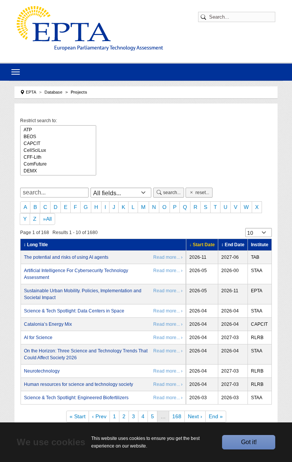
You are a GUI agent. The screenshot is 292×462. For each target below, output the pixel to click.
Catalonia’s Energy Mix (48, 324)
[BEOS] (58, 136)
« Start (78, 416)
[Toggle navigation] (15, 71)
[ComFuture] (58, 164)
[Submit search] (204, 17)
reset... (202, 192)
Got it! (249, 442)
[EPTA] (90, 28)
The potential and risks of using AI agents (66, 257)
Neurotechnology (42, 371)
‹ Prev (99, 416)
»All (47, 219)
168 (176, 416)
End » (216, 416)
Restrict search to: (38, 120)
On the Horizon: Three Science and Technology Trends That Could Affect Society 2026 (86, 354)
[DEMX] (58, 170)
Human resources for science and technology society (78, 384)
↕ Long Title (36, 244)
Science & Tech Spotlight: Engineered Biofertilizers (76, 397)
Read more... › (167, 257)
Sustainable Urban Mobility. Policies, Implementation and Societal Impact (82, 294)
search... (172, 192)
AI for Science (38, 337)
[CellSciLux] (58, 150)
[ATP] (58, 129)
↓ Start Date (202, 244)
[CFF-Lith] (58, 157)
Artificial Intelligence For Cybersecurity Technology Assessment (76, 274)
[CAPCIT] (58, 143)
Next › (195, 416)
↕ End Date (232, 244)
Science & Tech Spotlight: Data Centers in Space (74, 311)
